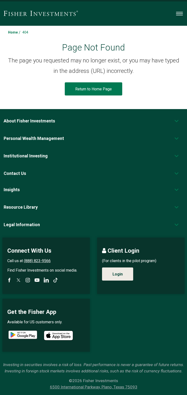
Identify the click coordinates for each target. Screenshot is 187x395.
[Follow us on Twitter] (18, 280)
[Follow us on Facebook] (9, 280)
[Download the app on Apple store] (58, 335)
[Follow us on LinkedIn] (46, 280)
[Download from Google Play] (22, 335)
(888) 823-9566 (37, 260)
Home (13, 32)
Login (117, 274)
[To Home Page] (41, 13)
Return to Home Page (93, 89)
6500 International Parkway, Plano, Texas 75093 (93, 387)
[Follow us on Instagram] (28, 280)
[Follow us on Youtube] (37, 280)
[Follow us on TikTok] (55, 280)
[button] (29, 120)
